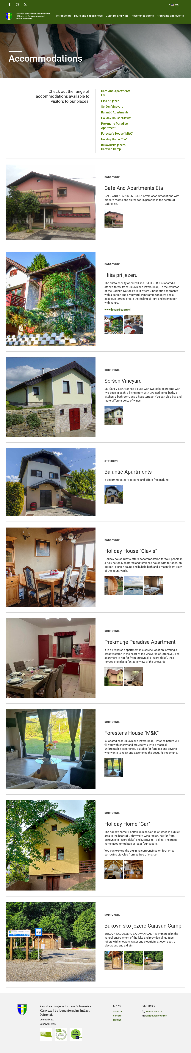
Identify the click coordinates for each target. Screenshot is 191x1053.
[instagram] (17, 4)
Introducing (63, 15)
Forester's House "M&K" (117, 133)
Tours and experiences (88, 15)
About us (117, 1011)
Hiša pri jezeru (110, 101)
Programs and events (170, 15)
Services (117, 1015)
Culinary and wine (117, 15)
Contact (117, 1020)
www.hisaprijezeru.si (117, 309)
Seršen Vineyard (112, 106)
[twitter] (25, 4)
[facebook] (9, 4)
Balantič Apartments (115, 112)
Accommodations (143, 15)
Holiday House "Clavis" (116, 118)
